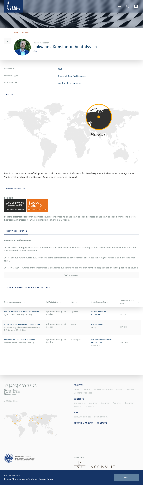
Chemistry (129, 389)
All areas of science (83, 392)
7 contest (117, 403)
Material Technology (103, 389)
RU (119, 6)
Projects (25, 33)
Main (16, 33)
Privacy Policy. (46, 479)
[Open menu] (136, 6)
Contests (79, 398)
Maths (119, 389)
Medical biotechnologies (69, 83)
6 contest (105, 403)
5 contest (93, 403)
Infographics (79, 403)
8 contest (129, 403)
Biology (87, 389)
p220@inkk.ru (11, 401)
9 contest (78, 406)
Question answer (83, 422)
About (77, 412)
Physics (77, 389)
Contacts (102, 422)
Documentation (101, 416)
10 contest (90, 406)
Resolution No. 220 (82, 416)
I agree (126, 477)
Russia (36, 51)
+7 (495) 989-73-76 (20, 386)
